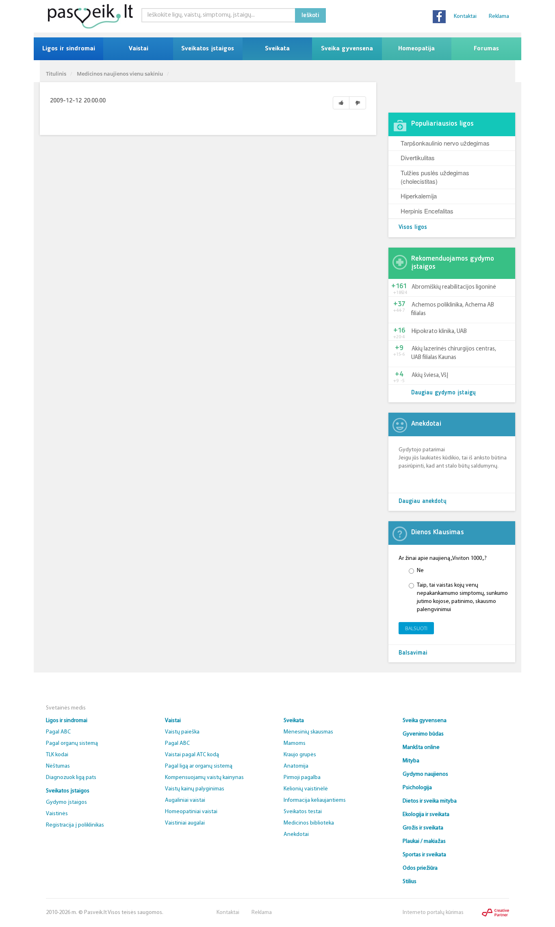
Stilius (409, 882)
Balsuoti (416, 628)
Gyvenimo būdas (423, 734)
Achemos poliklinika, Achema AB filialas (452, 309)
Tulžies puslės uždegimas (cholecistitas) (435, 176)
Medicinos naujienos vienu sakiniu (120, 73)
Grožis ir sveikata (423, 828)
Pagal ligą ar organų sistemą (198, 766)
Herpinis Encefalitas (427, 211)
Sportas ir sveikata (424, 855)
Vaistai (138, 49)
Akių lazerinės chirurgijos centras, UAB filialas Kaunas (453, 353)
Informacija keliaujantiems (315, 800)
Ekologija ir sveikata (426, 815)
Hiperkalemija (419, 195)
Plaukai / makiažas (424, 841)
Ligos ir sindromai (68, 49)
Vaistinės (57, 814)
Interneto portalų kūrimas (433, 913)
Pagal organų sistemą (72, 743)
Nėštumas (58, 766)
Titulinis (56, 73)
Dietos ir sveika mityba (430, 801)
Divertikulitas (418, 157)
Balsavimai (413, 653)
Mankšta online (421, 747)
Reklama (499, 16)
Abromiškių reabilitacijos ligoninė (454, 287)
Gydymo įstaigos (66, 802)
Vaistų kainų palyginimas (194, 789)
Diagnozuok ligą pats (71, 778)
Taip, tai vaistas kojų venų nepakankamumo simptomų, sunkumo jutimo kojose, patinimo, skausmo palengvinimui (462, 597)
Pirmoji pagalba (302, 778)
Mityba (411, 761)
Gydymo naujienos (425, 774)
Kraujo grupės (300, 755)
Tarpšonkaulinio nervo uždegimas (445, 143)
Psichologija (417, 788)
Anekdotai (296, 834)
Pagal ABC (58, 732)
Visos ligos (413, 227)
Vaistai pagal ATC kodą (192, 755)
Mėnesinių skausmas (308, 732)
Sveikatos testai (303, 812)
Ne (420, 571)
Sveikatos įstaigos (207, 49)
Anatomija (296, 766)
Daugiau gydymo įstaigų (443, 393)
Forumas (486, 49)
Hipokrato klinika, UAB (439, 332)
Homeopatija (416, 49)
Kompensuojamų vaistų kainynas (204, 778)
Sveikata (277, 49)
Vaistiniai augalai (185, 823)
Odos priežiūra (420, 868)
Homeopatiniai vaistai (191, 812)
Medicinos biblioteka (309, 823)
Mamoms (295, 743)
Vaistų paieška (182, 732)
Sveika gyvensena (347, 49)
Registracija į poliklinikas (75, 825)
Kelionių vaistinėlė (306, 789)
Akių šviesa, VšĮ (430, 375)
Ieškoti (310, 15)
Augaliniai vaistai (185, 800)
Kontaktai (465, 16)
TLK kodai (57, 755)
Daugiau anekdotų (423, 501)
